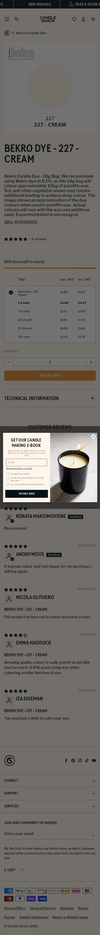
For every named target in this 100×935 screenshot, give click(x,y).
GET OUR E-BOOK (26, 493)
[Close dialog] (93, 436)
